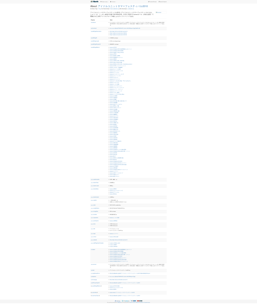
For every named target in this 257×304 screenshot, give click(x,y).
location (94, 214)
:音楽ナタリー (114, 174)
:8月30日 (113, 152)
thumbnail (93, 28)
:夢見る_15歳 (114, 106)
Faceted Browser (153, 1)
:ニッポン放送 (114, 84)
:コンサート (114, 171)
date (93, 205)
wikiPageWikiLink (95, 47)
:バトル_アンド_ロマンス (117, 87)
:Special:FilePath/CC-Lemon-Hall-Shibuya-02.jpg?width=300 (125, 28)
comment (93, 264)
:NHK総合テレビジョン (116, 57)
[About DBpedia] (94, 1)
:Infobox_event (115, 243)
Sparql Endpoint (163, 1)
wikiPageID (94, 38)
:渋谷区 (113, 136)
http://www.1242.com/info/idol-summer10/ (118, 31)
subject (93, 249)
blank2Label (95, 197)
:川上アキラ (114, 116)
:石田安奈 (113, 139)
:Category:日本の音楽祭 (116, 50)
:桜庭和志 (113, 132)
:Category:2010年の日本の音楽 (118, 164)
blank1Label (95, 185)
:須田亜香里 (114, 144)
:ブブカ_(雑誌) (114, 92)
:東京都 (113, 124)
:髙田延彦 (113, 147)
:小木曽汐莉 (114, 112)
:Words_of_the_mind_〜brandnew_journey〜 (121, 64)
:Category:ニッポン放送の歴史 (118, 149)
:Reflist (113, 244)
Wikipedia (119, 302)
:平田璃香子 (114, 119)
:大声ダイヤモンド (115, 107)
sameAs (94, 292)
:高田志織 (113, 168)
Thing (99, 8)
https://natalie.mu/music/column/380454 (118, 33)
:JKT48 (113, 54)
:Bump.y (113, 159)
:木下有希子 (114, 166)
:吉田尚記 (113, 97)
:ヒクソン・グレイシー (116, 89)
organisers (94, 217)
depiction (93, 276)
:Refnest (113, 246)
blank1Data (94, 182)
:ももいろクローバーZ (116, 70)
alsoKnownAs (95, 179)
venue (93, 236)
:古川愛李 (113, 96)
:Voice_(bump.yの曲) (116, 62)
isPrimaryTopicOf (95, 282)
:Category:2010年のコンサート (118, 163)
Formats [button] (113, 1)
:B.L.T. (113, 156)
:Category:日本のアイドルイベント (119, 169)
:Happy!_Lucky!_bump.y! (117, 52)
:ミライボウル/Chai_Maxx (117, 94)
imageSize (94, 211)
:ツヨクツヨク (114, 82)
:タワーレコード (115, 79)
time (93, 224)
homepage (94, 279)
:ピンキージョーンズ (116, 91)
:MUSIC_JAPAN (115, 55)
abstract (93, 22)
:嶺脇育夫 (113, 114)
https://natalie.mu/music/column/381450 (118, 34)
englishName (95, 208)
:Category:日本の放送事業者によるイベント (121, 49)
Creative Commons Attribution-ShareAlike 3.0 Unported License (139, 302)
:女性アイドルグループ (116, 173)
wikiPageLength (95, 41)
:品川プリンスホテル (116, 104)
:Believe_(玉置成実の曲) (116, 157)
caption (94, 200)
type (93, 233)
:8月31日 (113, 154)
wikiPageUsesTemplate (97, 243)
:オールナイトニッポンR (117, 74)
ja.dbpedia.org (131, 8)
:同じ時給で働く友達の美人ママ (118, 101)
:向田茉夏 (113, 102)
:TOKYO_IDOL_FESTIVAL (117, 60)
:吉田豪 (113, 99)
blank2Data (94, 189)
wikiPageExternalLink (96, 31)
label (92, 270)
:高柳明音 (113, 146)
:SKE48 (113, 59)
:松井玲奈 (113, 126)
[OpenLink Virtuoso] (117, 300)
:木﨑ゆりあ (114, 122)
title (93, 228)
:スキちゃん (114, 77)
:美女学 (113, 289)
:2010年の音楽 (114, 286)
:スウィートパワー (115, 75)
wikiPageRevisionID (96, 44)
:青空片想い (114, 142)
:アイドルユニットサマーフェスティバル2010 (122, 292)
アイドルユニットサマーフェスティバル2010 (123, 6)
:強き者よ (113, 121)
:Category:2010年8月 (116, 161)
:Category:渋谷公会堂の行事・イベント (120, 151)
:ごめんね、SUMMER (116, 67)
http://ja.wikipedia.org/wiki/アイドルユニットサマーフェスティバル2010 (125, 282)
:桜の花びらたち (115, 131)
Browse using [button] (104, 1)
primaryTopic (95, 295)
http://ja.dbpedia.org (114, 8)
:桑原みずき (114, 129)
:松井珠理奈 (114, 127)
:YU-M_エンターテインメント (118, 65)
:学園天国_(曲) (114, 111)
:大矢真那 (113, 109)
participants (95, 220)
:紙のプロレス (114, 176)
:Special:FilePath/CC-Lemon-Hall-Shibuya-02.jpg (122, 276)
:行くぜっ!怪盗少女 (115, 141)
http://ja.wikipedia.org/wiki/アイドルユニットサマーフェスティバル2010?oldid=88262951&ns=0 (130, 273)
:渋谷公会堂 (114, 134)
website (94, 239)
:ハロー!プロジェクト (116, 85)
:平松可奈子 (114, 117)
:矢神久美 (113, 137)
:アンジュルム (114, 72)
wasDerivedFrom (95, 273)
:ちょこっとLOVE (115, 69)
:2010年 (113, 47)
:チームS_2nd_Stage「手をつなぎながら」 (121, 80)
